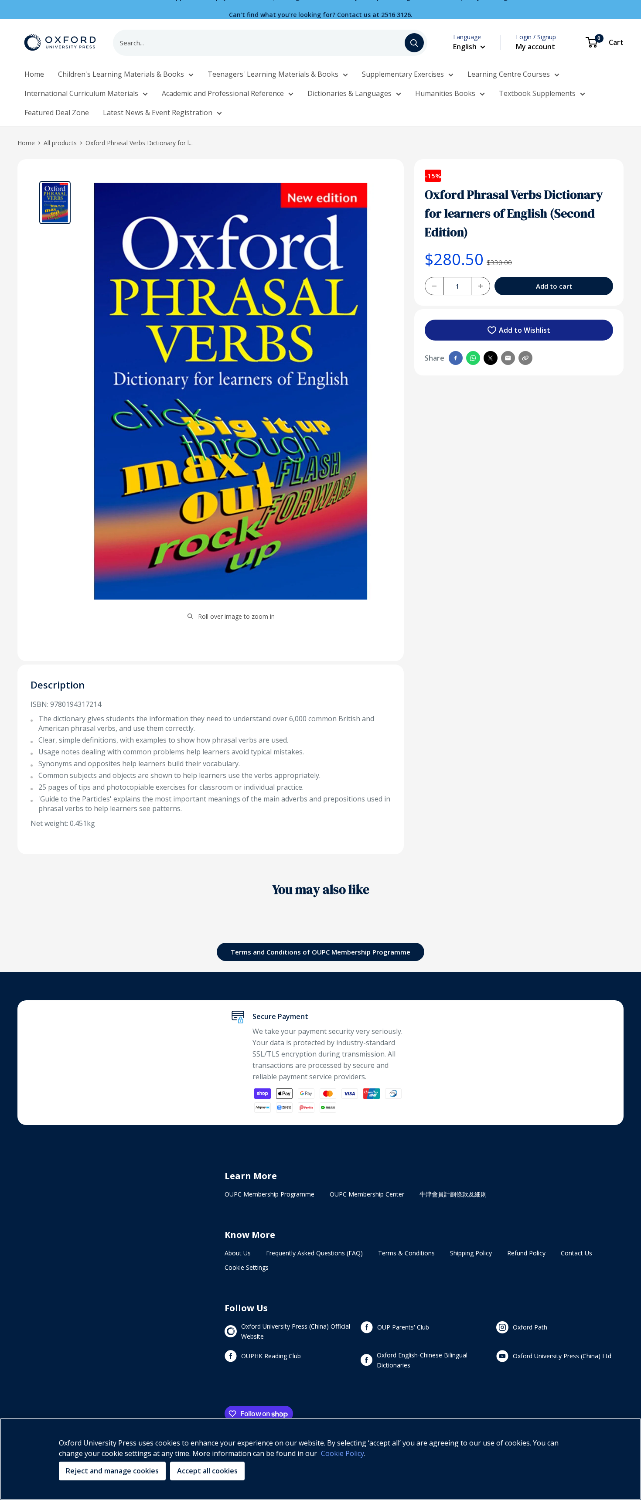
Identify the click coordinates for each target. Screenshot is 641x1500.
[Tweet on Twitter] (491, 358)
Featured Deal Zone (56, 112)
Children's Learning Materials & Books (121, 74)
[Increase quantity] (480, 286)
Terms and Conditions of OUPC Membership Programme (320, 952)
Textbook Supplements (537, 93)
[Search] (414, 42)
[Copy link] (525, 358)
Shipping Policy (471, 1253)
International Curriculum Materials (81, 93)
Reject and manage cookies (112, 1471)
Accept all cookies (207, 1471)
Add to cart (554, 286)
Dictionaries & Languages (349, 93)
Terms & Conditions (406, 1253)
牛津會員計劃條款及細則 (453, 1194)
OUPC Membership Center (367, 1194)
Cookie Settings (247, 1267)
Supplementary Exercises (403, 74)
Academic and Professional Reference (223, 93)
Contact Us (576, 1253)
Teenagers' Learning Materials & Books (273, 74)
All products (60, 143)
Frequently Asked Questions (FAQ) (314, 1253)
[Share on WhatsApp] (473, 358)
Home (34, 74)
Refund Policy (526, 1253)
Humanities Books (445, 93)
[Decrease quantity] (434, 286)
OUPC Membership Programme (269, 1194)
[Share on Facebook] (456, 358)
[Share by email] (508, 358)
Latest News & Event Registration (157, 112)
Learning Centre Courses (508, 74)
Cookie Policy (342, 1453)
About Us (238, 1253)
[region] (320, 1459)
